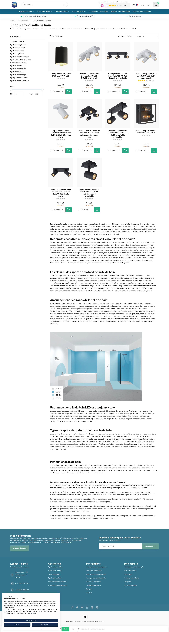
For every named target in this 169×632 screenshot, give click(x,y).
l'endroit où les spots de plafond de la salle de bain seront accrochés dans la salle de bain (88, 303)
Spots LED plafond (17, 54)
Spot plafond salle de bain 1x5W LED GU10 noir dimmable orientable (89, 193)
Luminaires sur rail (44, 11)
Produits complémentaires (120, 11)
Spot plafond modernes (19, 78)
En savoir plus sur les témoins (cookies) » (91, 629)
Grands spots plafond (18, 63)
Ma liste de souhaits (131, 578)
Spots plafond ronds (17, 66)
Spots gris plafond (17, 51)
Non (73, 629)
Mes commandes (130, 571)
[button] (8, 596)
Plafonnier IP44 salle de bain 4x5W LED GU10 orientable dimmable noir (89, 134)
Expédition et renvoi (93, 585)
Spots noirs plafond (17, 48)
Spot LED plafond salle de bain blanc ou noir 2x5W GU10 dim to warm (61, 193)
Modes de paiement (93, 582)
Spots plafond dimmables (19, 57)
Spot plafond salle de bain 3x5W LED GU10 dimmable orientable (117, 76)
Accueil (12, 21)
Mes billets (128, 574)
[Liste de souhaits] (148, 4)
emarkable (100, 621)
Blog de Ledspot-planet (142, 11)
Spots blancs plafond (18, 45)
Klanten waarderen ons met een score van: (113, 2)
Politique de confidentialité (96, 578)
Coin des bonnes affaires (99, 11)
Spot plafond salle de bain (42, 21)
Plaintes (89, 593)
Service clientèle (19, 548)
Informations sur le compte (134, 567)
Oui (65, 629)
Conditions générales (94, 571)
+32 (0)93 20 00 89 (22, 583)
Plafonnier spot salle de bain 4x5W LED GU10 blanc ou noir (146, 76)
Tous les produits (130, 585)
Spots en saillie (61, 11)
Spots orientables (16, 72)
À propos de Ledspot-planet (96, 567)
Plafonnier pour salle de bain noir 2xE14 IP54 (146, 132)
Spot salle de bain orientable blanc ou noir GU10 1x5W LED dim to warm (60, 134)
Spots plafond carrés (18, 69)
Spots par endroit (78, 11)
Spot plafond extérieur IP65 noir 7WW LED (61, 75)
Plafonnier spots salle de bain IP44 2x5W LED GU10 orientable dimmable (117, 134)
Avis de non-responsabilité (96, 574)
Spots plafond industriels (19, 81)
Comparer (56, 91)
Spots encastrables (25, 11)
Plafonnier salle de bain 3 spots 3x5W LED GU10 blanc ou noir (89, 76)
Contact (89, 589)
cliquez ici (32, 613)
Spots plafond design (18, 75)
